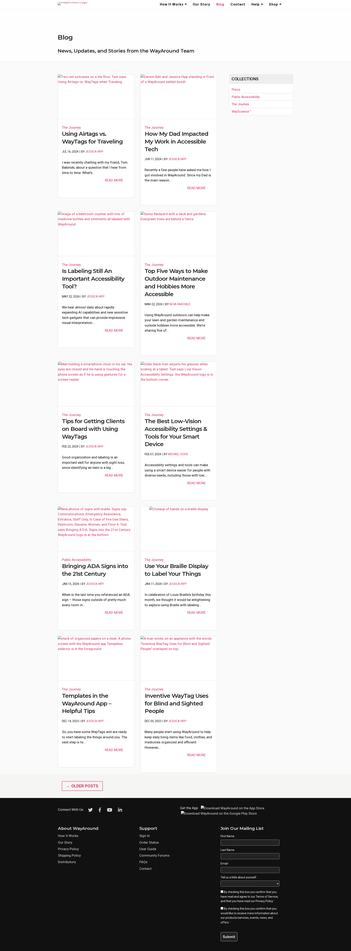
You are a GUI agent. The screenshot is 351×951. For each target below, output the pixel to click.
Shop (273, 4)
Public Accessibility (76, 560)
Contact (238, 4)
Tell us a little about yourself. (239, 877)
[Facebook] (100, 810)
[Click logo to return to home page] (72, 2)
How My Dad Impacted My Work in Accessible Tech (176, 141)
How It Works (171, 4)
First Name (227, 836)
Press (236, 90)
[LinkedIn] (120, 810)
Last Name (227, 850)
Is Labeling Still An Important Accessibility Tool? (93, 278)
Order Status (149, 842)
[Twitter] (90, 810)
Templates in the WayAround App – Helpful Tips (86, 703)
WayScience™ (241, 111)
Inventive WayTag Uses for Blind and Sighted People (176, 703)
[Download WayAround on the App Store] (232, 808)
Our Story (201, 4)
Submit (229, 936)
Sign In (144, 836)
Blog (220, 4)
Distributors (67, 862)
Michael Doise (178, 454)
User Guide (147, 849)
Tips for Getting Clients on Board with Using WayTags (93, 429)
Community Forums (154, 855)
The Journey (71, 127)
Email (225, 863)
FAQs (143, 862)
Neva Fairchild (179, 304)
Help (255, 4)
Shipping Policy (69, 855)
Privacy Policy (68, 849)
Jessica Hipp (94, 151)
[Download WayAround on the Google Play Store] (219, 813)
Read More (114, 180)
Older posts (82, 786)
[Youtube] (109, 810)
